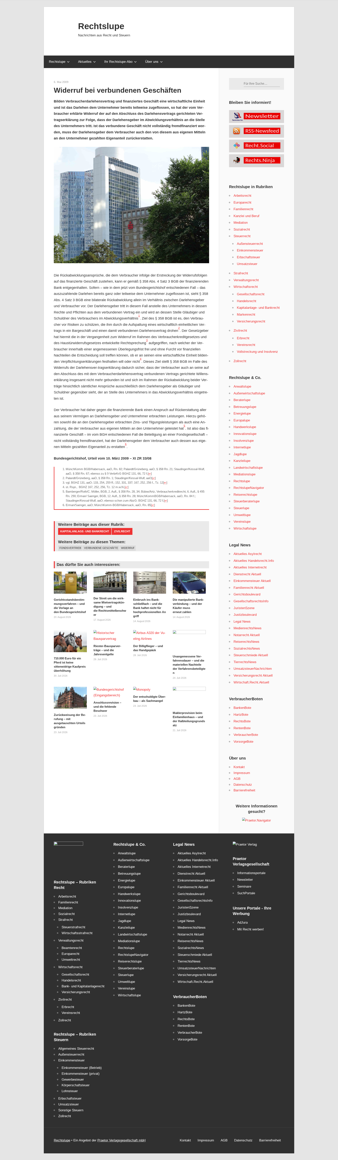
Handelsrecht (246, 301)
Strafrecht (241, 273)
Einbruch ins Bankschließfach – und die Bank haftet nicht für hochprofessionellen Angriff (149, 608)
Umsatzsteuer (247, 264)
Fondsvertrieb (70, 548)
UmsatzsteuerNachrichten (253, 669)
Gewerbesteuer (73, 1079)
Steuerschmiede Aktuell (251, 655)
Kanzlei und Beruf (246, 216)
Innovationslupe (245, 434)
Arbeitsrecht (242, 196)
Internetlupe (242, 447)
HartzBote (241, 714)
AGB (237, 779)
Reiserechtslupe (245, 495)
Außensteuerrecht (250, 244)
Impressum (242, 773)
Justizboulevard (245, 615)
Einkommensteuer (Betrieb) (82, 1068)
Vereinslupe (242, 521)
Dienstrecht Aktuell (247, 574)
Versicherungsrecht (251, 321)
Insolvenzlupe (244, 441)
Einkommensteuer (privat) (81, 1074)
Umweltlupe (242, 515)
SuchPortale (246, 893)
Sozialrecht (242, 229)
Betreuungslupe (245, 407)
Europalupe (242, 420)
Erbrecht (243, 338)
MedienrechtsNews (248, 628)
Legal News (242, 621)
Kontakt (239, 767)
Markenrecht (246, 314)
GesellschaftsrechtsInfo (251, 601)
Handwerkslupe (245, 427)
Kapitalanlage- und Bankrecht (84, 531)
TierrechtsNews (245, 662)
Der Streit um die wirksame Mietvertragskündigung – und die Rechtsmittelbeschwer (109, 606)
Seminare (244, 886)
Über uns (151, 62)
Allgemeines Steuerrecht (76, 1048)
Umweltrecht (71, 960)
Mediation (241, 222)
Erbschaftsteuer (248, 257)
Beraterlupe (242, 400)
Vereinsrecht (246, 345)
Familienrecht (243, 209)
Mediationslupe (244, 474)
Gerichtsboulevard (247, 594)
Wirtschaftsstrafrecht (77, 933)
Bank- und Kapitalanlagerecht (83, 986)
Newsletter (245, 880)
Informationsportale (251, 873)
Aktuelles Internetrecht (250, 567)
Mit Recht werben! (250, 929)
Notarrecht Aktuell (247, 635)
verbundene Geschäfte (101, 548)
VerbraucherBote (246, 735)
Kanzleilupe (242, 461)
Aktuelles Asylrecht (248, 554)
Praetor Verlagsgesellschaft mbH (121, 1140)
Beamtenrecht (72, 948)
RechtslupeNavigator (249, 488)
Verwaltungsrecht (246, 280)
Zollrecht (240, 361)
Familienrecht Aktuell (249, 588)
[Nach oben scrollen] (331, 1153)
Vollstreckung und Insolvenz (257, 352)
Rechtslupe (101, 26)
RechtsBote (242, 721)
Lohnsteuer (70, 1091)
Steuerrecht (242, 236)
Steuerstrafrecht (73, 927)
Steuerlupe (241, 508)
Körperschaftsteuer (76, 1085)
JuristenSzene (244, 608)
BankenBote (242, 708)
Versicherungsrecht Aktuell (253, 675)
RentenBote (242, 728)
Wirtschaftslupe (245, 528)
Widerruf (128, 548)
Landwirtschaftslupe (248, 468)
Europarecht (242, 202)
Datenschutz (243, 785)
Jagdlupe (240, 454)
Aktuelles (85, 62)
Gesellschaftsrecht (250, 294)
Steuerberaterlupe (247, 501)
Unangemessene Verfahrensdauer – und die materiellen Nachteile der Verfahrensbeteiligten (189, 664)
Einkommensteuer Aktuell (252, 581)
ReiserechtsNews (246, 642)
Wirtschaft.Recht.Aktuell (251, 682)
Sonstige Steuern (70, 1110)
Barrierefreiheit (244, 790)
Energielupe (242, 413)
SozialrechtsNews (247, 648)
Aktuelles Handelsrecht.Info (254, 561)
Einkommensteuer (250, 250)
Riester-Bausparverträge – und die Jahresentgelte (107, 650)
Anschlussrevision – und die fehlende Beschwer (107, 706)
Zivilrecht (122, 531)
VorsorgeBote (243, 741)
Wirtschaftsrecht (246, 287)
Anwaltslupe (242, 386)
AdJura (242, 922)
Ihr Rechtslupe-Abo (118, 62)
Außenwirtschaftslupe (249, 393)
